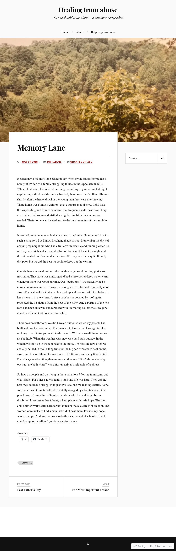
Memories (26, 463)
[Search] (162, 158)
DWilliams (54, 161)
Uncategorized (81, 161)
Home (65, 32)
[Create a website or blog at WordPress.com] (88, 544)
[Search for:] (146, 158)
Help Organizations (103, 32)
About (80, 32)
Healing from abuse (88, 9)
